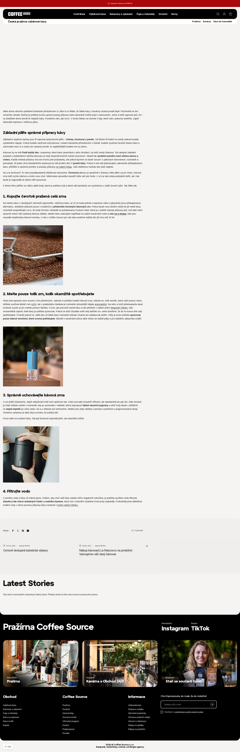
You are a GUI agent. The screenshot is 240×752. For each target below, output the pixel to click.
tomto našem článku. (68, 505)
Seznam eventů (69, 717)
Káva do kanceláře (223, 21)
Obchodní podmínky (137, 713)
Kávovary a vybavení (12, 709)
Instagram (175, 628)
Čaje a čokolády (10, 713)
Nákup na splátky (136, 725)
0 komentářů (138, 530)
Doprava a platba (136, 709)
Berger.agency (137, 747)
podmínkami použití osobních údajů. (189, 712)
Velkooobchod (134, 705)
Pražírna (196, 21)
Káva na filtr (8, 721)
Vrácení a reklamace (137, 721)
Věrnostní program (70, 721)
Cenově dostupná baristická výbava (25, 550)
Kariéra (65, 725)
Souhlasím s (184, 712)
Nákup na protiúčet (136, 729)
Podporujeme (68, 729)
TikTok (200, 628)
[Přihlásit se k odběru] (212, 704)
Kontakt (65, 733)
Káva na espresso (11, 717)
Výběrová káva (9, 705)
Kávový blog (68, 713)
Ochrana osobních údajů (139, 717)
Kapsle (6, 725)
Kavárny (207, 21)
